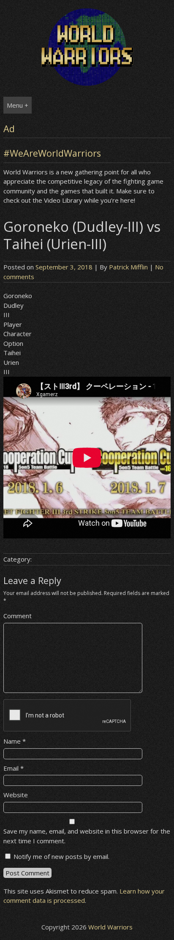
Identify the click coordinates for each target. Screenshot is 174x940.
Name (14, 741)
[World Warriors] (86, 83)
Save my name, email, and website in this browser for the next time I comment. (86, 836)
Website (15, 795)
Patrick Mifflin (128, 267)
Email (13, 768)
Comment (17, 615)
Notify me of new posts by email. (61, 856)
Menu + (17, 105)
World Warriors (110, 927)
